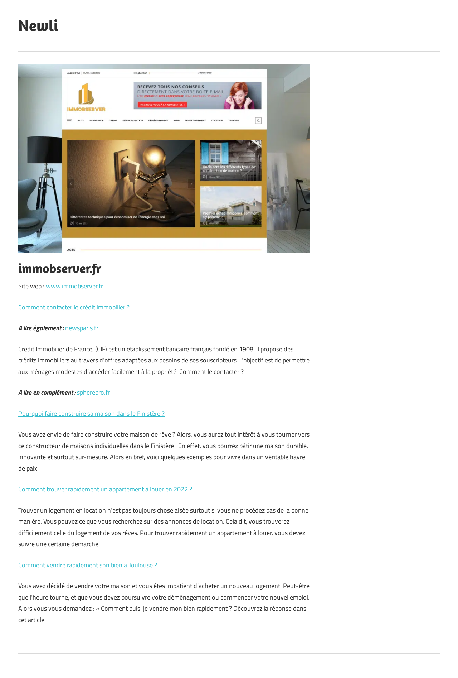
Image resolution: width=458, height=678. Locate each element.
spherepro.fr (93, 392)
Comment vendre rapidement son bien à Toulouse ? (87, 565)
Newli (38, 25)
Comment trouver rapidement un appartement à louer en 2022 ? (105, 489)
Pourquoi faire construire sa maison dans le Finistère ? (91, 413)
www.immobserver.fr (74, 286)
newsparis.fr (81, 328)
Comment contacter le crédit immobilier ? (74, 307)
